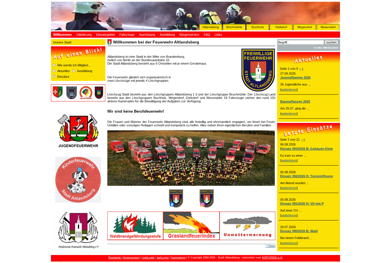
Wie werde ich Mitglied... (73, 65)
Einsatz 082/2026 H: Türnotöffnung (306, 176)
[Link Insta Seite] (207, 206)
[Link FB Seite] (176, 206)
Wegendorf (304, 27)
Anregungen (131, 257)
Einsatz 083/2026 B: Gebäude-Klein (306, 148)
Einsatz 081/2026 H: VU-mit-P (302, 203)
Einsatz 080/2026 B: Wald (299, 231)
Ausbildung (84, 71)
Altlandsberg (210, 27)
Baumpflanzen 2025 (295, 101)
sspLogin (163, 257)
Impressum (178, 257)
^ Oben (270, 246)
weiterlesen (289, 89)
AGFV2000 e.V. (272, 257)
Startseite (115, 257)
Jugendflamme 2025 (295, 77)
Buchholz (258, 27)
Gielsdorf (281, 27)
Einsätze (63, 76)
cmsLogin (148, 257)
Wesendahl (328, 27)
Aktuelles (63, 71)
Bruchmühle (234, 27)
